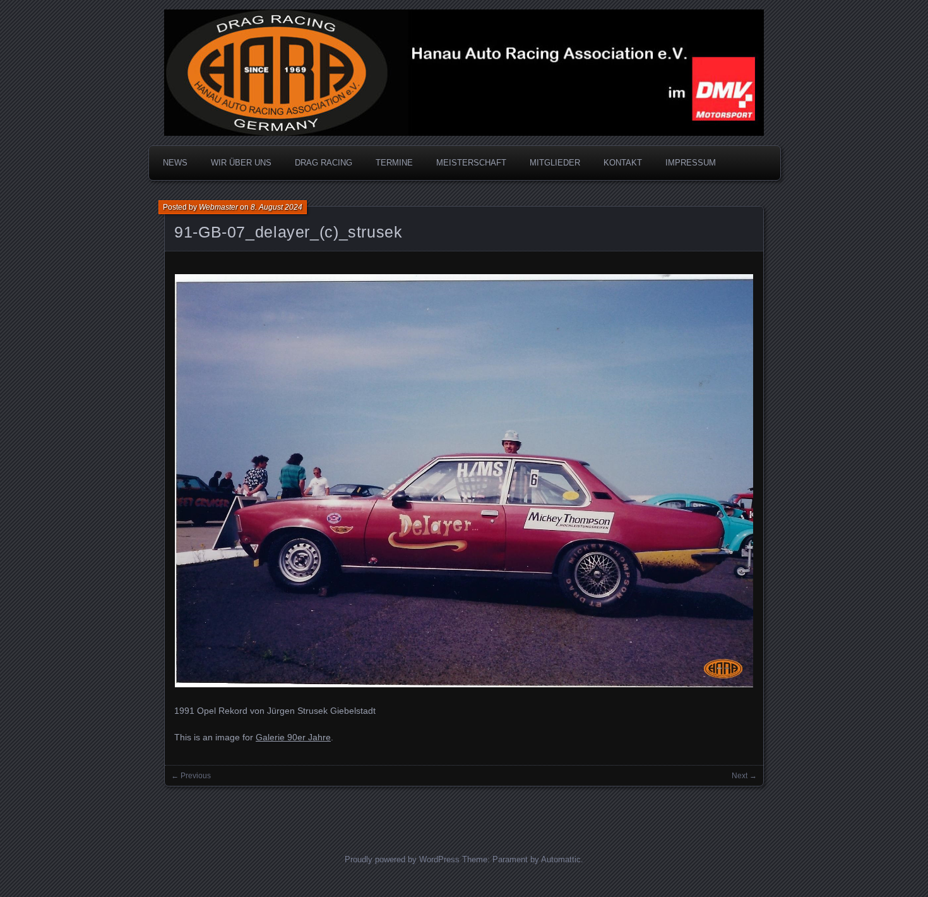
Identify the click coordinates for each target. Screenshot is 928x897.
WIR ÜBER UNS (241, 162)
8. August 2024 (276, 207)
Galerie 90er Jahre (293, 737)
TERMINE (394, 162)
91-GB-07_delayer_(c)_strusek (288, 232)
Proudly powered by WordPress (402, 859)
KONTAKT (623, 162)
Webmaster (218, 207)
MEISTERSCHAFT (471, 162)
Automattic (561, 859)
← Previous (191, 775)
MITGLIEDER (555, 162)
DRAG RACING (323, 162)
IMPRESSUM (690, 162)
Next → (744, 775)
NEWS (175, 162)
